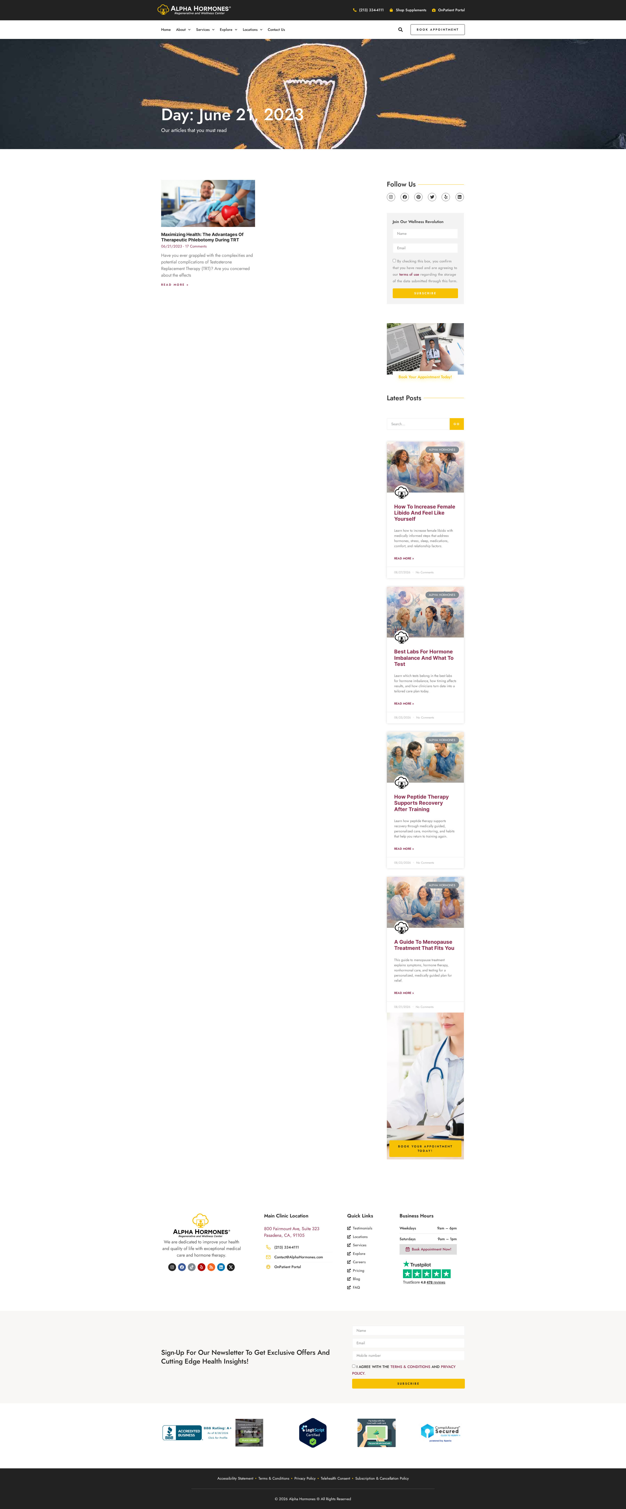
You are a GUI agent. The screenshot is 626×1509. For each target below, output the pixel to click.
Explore (226, 29)
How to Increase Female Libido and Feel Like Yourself (424, 513)
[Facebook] (405, 197)
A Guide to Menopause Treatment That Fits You (424, 945)
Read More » (175, 285)
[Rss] (211, 1267)
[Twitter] (432, 197)
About (181, 29)
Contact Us (276, 29)
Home (166, 29)
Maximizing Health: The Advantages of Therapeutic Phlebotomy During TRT (202, 237)
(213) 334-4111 (286, 1247)
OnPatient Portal (287, 1267)
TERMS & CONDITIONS (411, 1366)
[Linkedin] (460, 197)
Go (457, 424)
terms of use (409, 274)
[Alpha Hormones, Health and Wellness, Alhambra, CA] (198, 1432)
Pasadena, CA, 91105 (284, 1235)
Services (203, 29)
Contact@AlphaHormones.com (298, 1257)
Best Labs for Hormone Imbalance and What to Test (424, 657)
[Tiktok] (192, 1267)
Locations (250, 29)
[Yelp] (446, 197)
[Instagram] (391, 197)
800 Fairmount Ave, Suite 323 (291, 1229)
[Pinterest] (418, 197)
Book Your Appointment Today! (425, 377)
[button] (401, 29)
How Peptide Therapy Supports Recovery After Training (421, 803)
